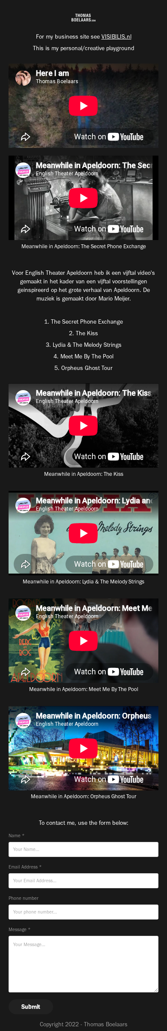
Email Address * (25, 867)
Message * (19, 929)
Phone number (24, 898)
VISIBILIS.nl (116, 36)
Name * (16, 836)
